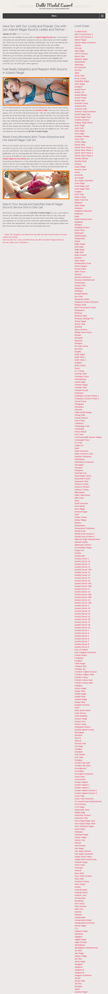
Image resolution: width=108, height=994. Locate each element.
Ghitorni (78, 741)
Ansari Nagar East (82, 114)
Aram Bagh (79, 125)
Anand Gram (80, 89)
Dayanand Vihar (81, 481)
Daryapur (79, 467)
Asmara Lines (81, 169)
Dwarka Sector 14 (82, 575)
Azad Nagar (80, 183)
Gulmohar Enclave (83, 815)
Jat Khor (78, 983)
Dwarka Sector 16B (83, 586)
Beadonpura (80, 282)
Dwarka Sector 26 (82, 619)
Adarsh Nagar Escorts (44, 37)
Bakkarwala (80, 238)
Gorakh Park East (82, 763)
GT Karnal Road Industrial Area (88, 801)
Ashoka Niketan (81, 158)
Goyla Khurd (80, 779)
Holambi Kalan (81, 890)
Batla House (80, 271)
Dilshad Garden (81, 542)
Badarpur (79, 208)
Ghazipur (78, 735)
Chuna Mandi (80, 432)
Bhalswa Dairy (81, 316)
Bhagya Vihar (80, 305)
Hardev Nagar (81, 837)
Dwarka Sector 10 (82, 561)
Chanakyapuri (80, 379)
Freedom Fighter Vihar (84, 674)
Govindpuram (80, 768)
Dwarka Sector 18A (83, 594)
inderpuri (78, 914)
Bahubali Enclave (82, 227)
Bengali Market (81, 294)
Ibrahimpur (79, 901)
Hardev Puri (80, 840)
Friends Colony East (83, 680)
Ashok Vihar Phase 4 (84, 156)
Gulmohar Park (81, 818)
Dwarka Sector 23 (82, 616)
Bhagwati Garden (82, 299)
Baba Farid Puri (81, 200)
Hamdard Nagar (81, 834)
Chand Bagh (80, 382)
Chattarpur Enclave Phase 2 (87, 398)
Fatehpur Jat (80, 669)
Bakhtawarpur (81, 236)
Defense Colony (82, 489)
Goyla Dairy (80, 776)
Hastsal (78, 870)
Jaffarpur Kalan (81, 931)
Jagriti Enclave (81, 942)
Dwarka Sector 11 (82, 564)
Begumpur (79, 288)
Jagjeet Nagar (80, 939)
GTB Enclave (80, 804)
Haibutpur (79, 832)
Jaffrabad (79, 934)
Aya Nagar (79, 178)
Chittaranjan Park (82, 426)
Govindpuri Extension (84, 774)
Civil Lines (79, 434)
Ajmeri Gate (80, 56)
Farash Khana (81, 655)
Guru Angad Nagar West (85, 823)
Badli (77, 216)
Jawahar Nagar (81, 992)
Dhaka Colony (81, 517)
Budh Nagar (80, 354)
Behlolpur (79, 291)
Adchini (78, 45)
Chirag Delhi (80, 415)
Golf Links (79, 757)
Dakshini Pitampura (83, 456)
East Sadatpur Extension (85, 652)
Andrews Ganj (81, 109)
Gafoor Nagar (81, 688)
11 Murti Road (81, 31)
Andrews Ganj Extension (85, 111)
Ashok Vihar (80, 145)
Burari (77, 368)
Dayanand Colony (82, 478)
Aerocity (78, 48)
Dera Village (80, 509)
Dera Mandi (80, 506)
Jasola (77, 978)
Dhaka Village (80, 520)
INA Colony (80, 903)
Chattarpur (79, 393)
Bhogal (78, 335)
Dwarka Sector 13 (82, 572)
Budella (78, 351)
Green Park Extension (84, 799)
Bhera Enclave (81, 329)
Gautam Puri (80, 721)
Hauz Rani (79, 879)
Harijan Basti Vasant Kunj (85, 859)
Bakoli (77, 241)
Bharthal (78, 327)
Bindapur (78, 343)
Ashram (78, 164)
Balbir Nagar (80, 244)
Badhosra (79, 213)
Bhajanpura (79, 310)
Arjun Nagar (80, 131)
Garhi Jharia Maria (82, 710)
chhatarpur (79, 407)
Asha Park (79, 139)
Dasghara (79, 470)
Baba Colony (80, 197)
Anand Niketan (81, 95)
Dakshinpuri (80, 459)
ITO (76, 928)
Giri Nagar (79, 746)
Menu (54, 16)
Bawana (78, 274)
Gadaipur (78, 685)
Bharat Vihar (80, 324)
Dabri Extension (81, 451)
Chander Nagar (81, 385)
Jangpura (78, 967)
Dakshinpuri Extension (84, 462)
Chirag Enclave (81, 418)
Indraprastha (80, 917)
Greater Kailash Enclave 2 (86, 793)
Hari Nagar (79, 848)
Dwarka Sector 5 (82, 636)
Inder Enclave (81, 906)
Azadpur (78, 191)
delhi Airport (80, 492)
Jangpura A (79, 970)
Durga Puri (79, 550)
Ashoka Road (80, 161)
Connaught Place (82, 440)
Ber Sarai (79, 296)
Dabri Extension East (84, 454)
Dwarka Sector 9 (82, 647)
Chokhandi (79, 429)
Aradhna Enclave (82, 120)
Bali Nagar (79, 247)
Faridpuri (78, 661)
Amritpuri (78, 87)
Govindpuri (79, 771)
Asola (77, 172)
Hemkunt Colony (82, 881)
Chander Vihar (81, 387)
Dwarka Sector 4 (82, 633)
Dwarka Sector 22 (82, 614)
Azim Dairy (79, 194)
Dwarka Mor (80, 556)
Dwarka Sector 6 (82, 638)
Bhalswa (78, 313)
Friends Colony (81, 677)
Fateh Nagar (80, 663)
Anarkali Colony (81, 103)
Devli (77, 514)
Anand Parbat (80, 98)
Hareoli (78, 843)
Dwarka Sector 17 (82, 589)
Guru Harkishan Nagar (84, 826)
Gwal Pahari (80, 829)
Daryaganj (79, 465)
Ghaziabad (79, 732)
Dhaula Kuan (80, 531)
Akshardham (80, 62)
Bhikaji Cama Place (83, 332)
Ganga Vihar (80, 702)
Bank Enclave (81, 255)
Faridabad (79, 658)
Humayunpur (80, 898)
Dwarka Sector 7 (82, 641)
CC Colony (79, 371)
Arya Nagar (79, 133)
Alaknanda (79, 64)
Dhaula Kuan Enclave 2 (85, 536)
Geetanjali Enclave (82, 727)
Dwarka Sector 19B (83, 603)
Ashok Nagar (80, 142)
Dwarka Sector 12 (82, 567)
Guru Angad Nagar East (85, 821)
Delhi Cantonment (82, 495)
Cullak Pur (79, 445)
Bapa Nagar (80, 260)
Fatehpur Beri (80, 666)
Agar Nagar (79, 51)
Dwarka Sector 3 (82, 630)
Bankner (78, 258)
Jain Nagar (79, 953)
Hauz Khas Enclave (83, 876)
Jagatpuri (78, 937)
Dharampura (80, 525)
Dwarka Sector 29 (82, 627)
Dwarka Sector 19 (82, 600)
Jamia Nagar (80, 961)
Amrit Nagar (80, 84)
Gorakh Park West (82, 765)
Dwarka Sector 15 (82, 578)
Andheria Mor (80, 106)
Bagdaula (79, 222)
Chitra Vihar (80, 420)
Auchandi (79, 175)
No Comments (24, 34)
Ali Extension (80, 67)
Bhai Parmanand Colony (85, 307)
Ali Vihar (78, 70)
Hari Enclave (80, 845)
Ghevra (78, 738)
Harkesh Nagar (81, 862)
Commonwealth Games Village (88, 437)
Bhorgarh (79, 338)
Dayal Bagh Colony (83, 476)
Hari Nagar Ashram (83, 851)
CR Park (78, 443)
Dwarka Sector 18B (83, 597)
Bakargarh (79, 233)
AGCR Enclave (81, 53)
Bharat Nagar (80, 321)
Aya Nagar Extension (84, 180)
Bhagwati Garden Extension (87, 302)
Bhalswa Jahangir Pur (84, 318)
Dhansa (78, 523)
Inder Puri (79, 909)
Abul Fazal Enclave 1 (84, 34)
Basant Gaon (80, 269)
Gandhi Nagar (80, 694)
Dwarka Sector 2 (82, 605)
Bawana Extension (83, 277)
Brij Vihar (78, 349)
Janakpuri (79, 964)
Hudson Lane (80, 895)
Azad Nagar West (82, 189)
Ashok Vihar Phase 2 (84, 150)
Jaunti (77, 989)
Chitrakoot (79, 423)
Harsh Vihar (80, 865)
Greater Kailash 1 (82, 785)
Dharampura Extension (85, 528)
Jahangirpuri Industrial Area (86, 948)
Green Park (79, 796)
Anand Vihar (80, 100)
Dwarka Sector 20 (82, 608)
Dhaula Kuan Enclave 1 (85, 534)
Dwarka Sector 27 (82, 622)
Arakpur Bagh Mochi (83, 122)
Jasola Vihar (80, 981)
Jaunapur (78, 986)
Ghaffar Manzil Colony (84, 730)
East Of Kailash (81, 650)
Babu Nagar (80, 205)
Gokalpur (78, 749)
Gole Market (80, 754)
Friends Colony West (84, 683)
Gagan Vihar (80, 691)
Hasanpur (79, 868)
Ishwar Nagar (80, 925)
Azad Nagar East (82, 186)
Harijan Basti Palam (83, 856)
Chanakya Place (82, 376)
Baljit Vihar (79, 252)
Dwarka (78, 553)
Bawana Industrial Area (85, 280)
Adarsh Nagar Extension (85, 42)
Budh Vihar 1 (80, 357)
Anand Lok (79, 92)
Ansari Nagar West (83, 117)
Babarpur (79, 202)
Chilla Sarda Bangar (83, 412)
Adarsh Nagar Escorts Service (14, 159)
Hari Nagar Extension (84, 854)
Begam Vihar (80, 285)
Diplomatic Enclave (83, 545)
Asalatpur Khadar (82, 136)
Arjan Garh (79, 128)
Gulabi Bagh (80, 812)
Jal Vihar (78, 959)
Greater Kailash (81, 782)
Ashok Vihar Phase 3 (84, 153)
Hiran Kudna (80, 884)
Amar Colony (80, 78)
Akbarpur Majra (81, 59)
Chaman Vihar (81, 374)
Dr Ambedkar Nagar (83, 547)
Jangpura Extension (83, 975)
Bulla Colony (80, 365)
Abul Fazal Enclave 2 (84, 37)
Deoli (77, 500)
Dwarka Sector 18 (82, 592)
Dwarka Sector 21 (82, 611)
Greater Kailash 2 (82, 788)
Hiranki (77, 887)
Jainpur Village (81, 956)
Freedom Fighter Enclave (86, 672)
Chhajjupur (79, 404)
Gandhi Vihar (80, 696)
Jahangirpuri (80, 945)
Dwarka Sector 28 (82, 625)
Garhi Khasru (80, 713)
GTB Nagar (80, 807)
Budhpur (78, 363)
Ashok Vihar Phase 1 (84, 147)
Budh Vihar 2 (80, 360)
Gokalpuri (79, 752)
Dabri (77, 448)
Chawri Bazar (80, 401)
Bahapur (78, 225)
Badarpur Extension (83, 211)
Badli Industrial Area (83, 219)
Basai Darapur (81, 266)
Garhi (77, 707)
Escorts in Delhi (41, 110)
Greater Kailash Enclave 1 (86, 790)
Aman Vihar (80, 76)
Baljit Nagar (80, 249)
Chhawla (78, 409)
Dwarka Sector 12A (83, 569)
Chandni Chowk (81, 390)
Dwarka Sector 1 (82, 558)
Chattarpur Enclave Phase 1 (87, 396)
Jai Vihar (78, 950)
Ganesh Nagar (81, 699)
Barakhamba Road (83, 263)
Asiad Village (80, 167)
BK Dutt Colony (81, 346)
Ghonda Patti (80, 743)
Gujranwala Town (82, 810)
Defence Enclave (82, 487)
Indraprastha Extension (85, 923)
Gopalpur (78, 760)
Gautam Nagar (81, 719)
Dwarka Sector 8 (82, 644)
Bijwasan (78, 340)
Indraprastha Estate (83, 920)
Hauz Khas (79, 873)
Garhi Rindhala (81, 716)
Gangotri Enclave (82, 705)
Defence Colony (82, 484)
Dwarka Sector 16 (82, 581)
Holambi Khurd (81, 892)
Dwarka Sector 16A (83, 583)
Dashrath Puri (81, 473)
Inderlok (78, 912)
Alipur (77, 73)
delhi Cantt (79, 498)
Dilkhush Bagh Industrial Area (87, 539)
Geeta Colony (81, 724)
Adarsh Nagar (81, 40)
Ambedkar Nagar (82, 81)
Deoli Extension (81, 503)
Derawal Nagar (81, 512)
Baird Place (80, 230)
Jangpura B (79, 972)
